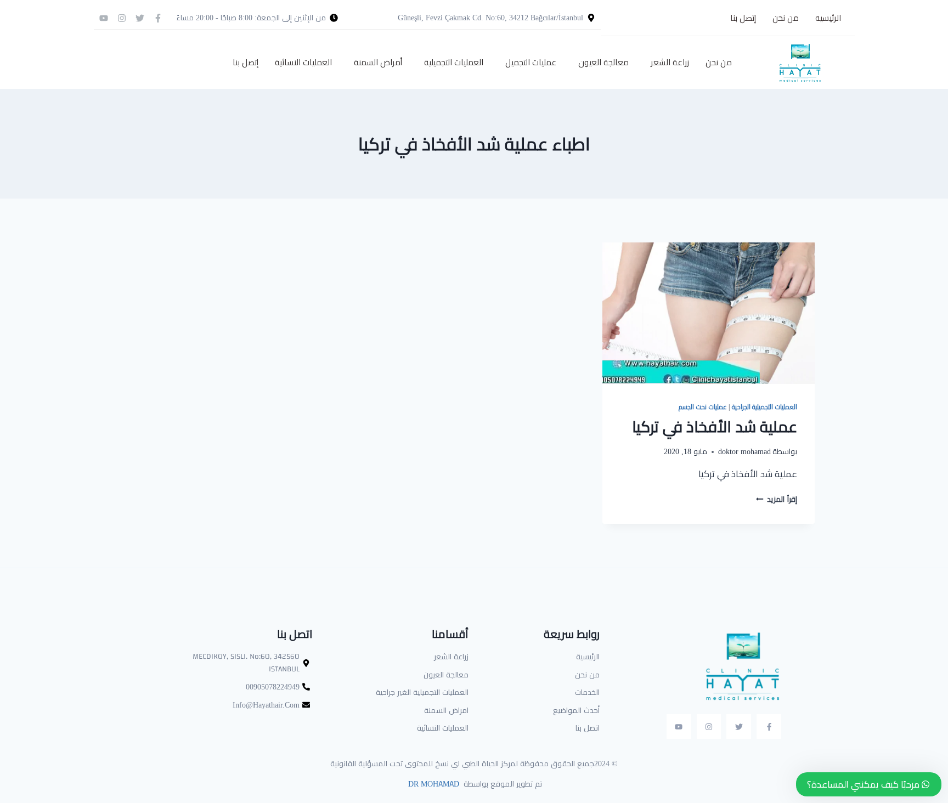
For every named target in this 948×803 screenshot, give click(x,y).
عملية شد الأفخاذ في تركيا (714, 426)
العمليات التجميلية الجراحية (764, 406)
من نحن (785, 18)
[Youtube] (103, 18)
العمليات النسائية (303, 62)
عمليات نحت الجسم (702, 406)
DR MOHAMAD (432, 784)
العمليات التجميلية (453, 62)
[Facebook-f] (158, 18)
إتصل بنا (743, 18)
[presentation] (708, 313)
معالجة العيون (603, 62)
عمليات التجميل (530, 62)
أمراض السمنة (378, 62)
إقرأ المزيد (776, 499)
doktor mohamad (744, 451)
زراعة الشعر (670, 62)
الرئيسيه (828, 18)
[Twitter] (140, 18)
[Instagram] (121, 18)
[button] (667, 62)
